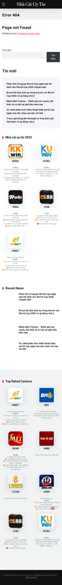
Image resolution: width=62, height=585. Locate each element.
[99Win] (15, 203)
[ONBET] (15, 247)
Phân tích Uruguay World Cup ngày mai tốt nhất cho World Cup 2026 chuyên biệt (29, 86)
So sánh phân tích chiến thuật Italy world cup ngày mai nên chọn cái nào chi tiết (30, 111)
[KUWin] (46, 157)
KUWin (46, 161)
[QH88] (46, 488)
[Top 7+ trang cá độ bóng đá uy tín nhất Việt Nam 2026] (31, 4)
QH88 (46, 491)
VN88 (46, 448)
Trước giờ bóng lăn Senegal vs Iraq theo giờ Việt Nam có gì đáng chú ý (30, 120)
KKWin (15, 161)
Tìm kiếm (6, 50)
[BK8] (46, 401)
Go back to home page (28, 33)
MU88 (15, 448)
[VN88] (46, 445)
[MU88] (15, 445)
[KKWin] (15, 157)
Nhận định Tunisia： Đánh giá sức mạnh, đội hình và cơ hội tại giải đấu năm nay (29, 103)
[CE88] (46, 203)
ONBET (15, 251)
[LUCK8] (15, 488)
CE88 (46, 207)
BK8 (46, 405)
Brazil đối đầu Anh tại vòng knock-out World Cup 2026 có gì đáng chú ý (30, 94)
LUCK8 (15, 491)
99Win (15, 207)
